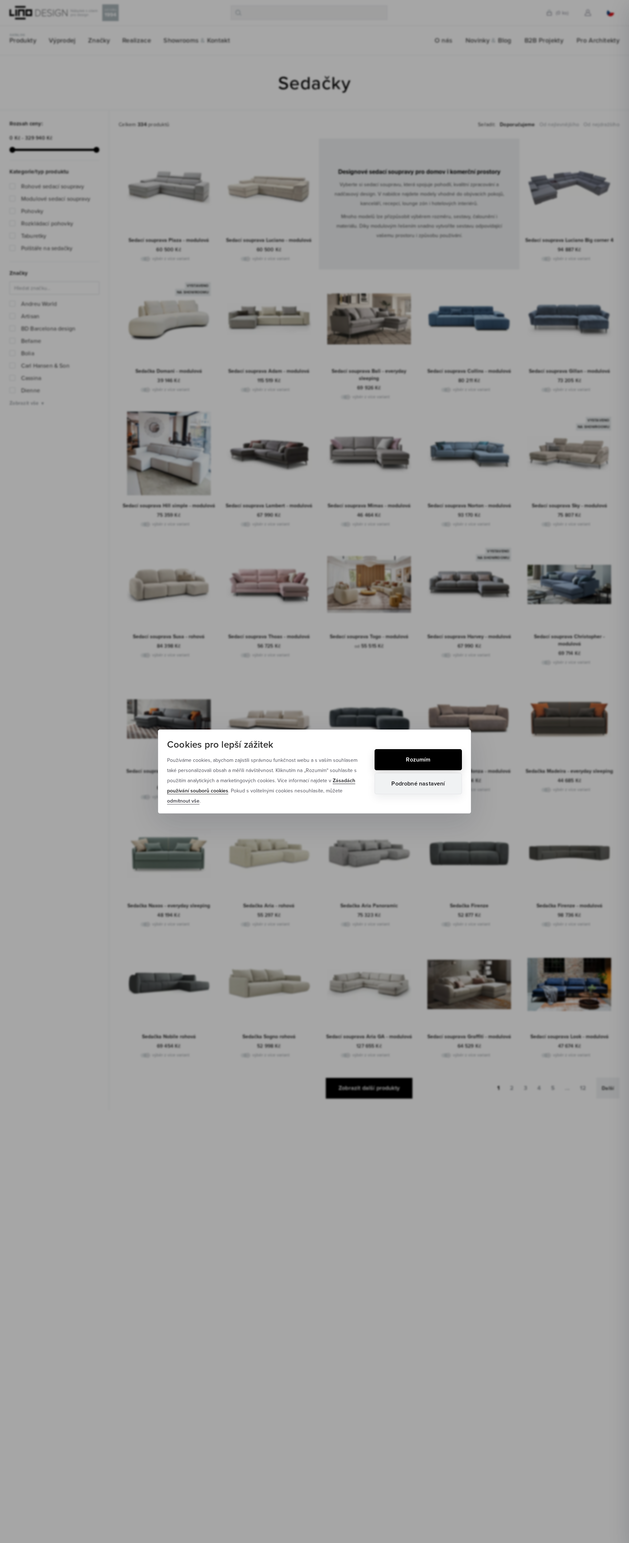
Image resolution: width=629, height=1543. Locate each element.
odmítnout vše (183, 800)
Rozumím (418, 759)
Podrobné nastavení (418, 783)
